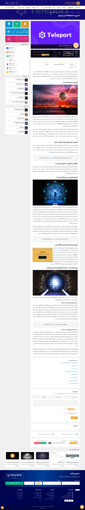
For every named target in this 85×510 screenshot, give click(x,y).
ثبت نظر (74, 418)
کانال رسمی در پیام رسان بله (49, 499)
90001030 (16, 475)
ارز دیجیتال (57, 136)
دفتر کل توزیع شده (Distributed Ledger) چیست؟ (69, 363)
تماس (23, 7)
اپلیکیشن (33, 7)
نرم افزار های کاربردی (51, 495)
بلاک (56, 339)
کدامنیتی (40, 480)
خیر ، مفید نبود (37, 443)
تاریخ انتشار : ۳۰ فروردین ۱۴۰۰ (45, 460)
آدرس (47, 121)
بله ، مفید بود (43, 443)
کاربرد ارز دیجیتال (74, 368)
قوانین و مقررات (51, 497)
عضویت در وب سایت (19, 493)
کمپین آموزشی (27, 7)
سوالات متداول (51, 492)
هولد (74, 305)
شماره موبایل (59, 480)
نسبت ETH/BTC (61, 462)
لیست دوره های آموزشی (38, 493)
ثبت (22, 480)
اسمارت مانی (54, 324)
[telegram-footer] (72, 501)
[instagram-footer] (68, 501)
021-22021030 (69, 493)
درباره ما (19, 7)
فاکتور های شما (20, 495)
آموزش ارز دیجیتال (51, 158)
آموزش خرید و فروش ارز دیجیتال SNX (42, 462)
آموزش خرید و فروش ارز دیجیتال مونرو (27, 462)
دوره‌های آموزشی (70, 7)
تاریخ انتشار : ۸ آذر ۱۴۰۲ (76, 460)
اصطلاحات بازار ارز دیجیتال (64, 12)
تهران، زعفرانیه (69, 492)
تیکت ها (21, 499)
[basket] (11, 8)
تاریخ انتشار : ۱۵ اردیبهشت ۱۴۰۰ (30, 460)
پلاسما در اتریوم (75, 366)
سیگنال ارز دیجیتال (48, 7)
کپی (50, 443)
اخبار (41, 7)
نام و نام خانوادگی (77, 480)
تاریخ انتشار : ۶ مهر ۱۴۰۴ (61, 460)
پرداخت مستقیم (19, 497)
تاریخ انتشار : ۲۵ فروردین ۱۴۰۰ (15, 460)
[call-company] (13, 8)
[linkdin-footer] (65, 501)
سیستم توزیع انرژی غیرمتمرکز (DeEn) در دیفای (71, 462)
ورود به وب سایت (19, 492)
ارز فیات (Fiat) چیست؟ (74, 374)
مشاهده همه (7, 44)
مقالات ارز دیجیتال (72, 12)
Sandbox (58, 250)
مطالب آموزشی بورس (38, 492)
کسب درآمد (70, 297)
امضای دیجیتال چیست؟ (73, 377)
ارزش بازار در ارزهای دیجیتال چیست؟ (71, 371)
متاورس (55, 117)
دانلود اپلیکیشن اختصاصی (50, 493)
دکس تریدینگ (54, 239)
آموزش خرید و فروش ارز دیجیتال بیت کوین (12, 462)
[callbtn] (2, 507)
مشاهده (77, 466)
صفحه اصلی (78, 7)
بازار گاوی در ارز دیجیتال (73, 383)
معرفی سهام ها (39, 495)
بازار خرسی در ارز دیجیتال (73, 380)
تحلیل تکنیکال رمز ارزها (38, 497)
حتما (42, 257)
